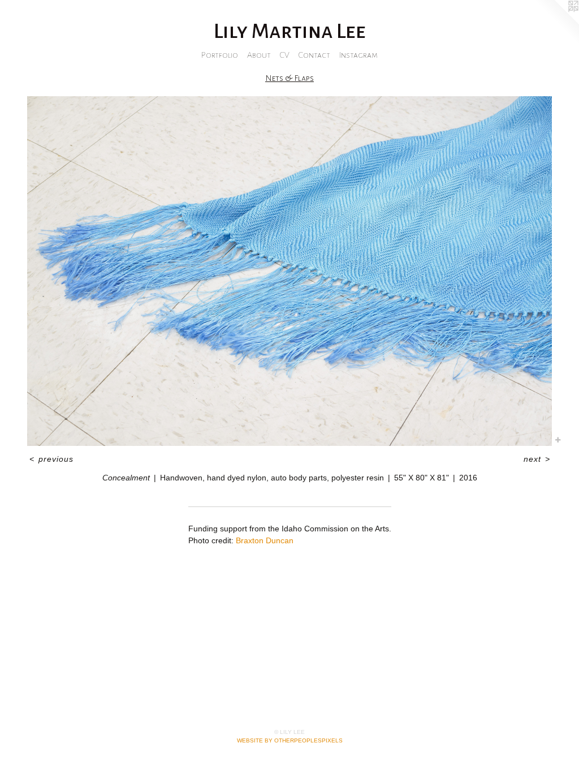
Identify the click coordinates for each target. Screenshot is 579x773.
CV (285, 54)
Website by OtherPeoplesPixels (290, 740)
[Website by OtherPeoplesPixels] (556, 22)
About (259, 54)
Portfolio (219, 54)
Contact (314, 54)
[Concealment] (289, 271)
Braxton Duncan (264, 540)
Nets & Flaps (289, 78)
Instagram (358, 54)
